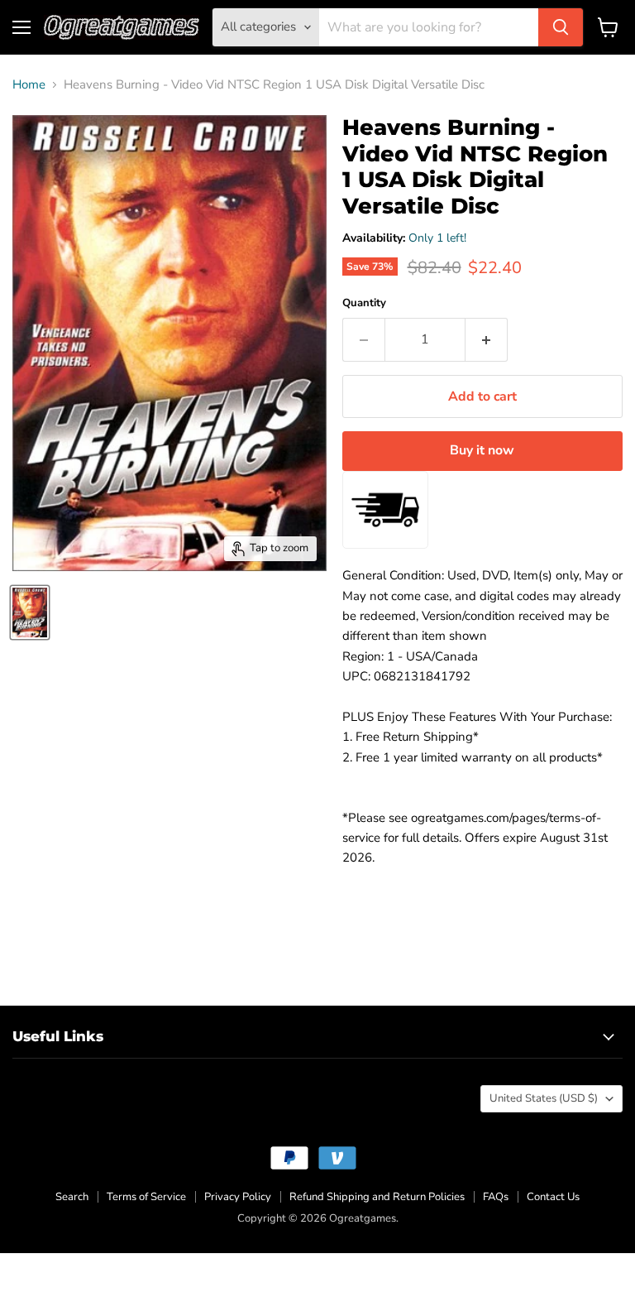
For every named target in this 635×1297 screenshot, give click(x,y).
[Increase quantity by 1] (487, 339)
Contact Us (553, 1196)
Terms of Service (146, 1196)
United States (543, 1098)
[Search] (560, 27)
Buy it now (482, 450)
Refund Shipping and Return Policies (377, 1196)
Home (28, 85)
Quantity (364, 303)
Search (71, 1196)
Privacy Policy (237, 1196)
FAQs (495, 1196)
